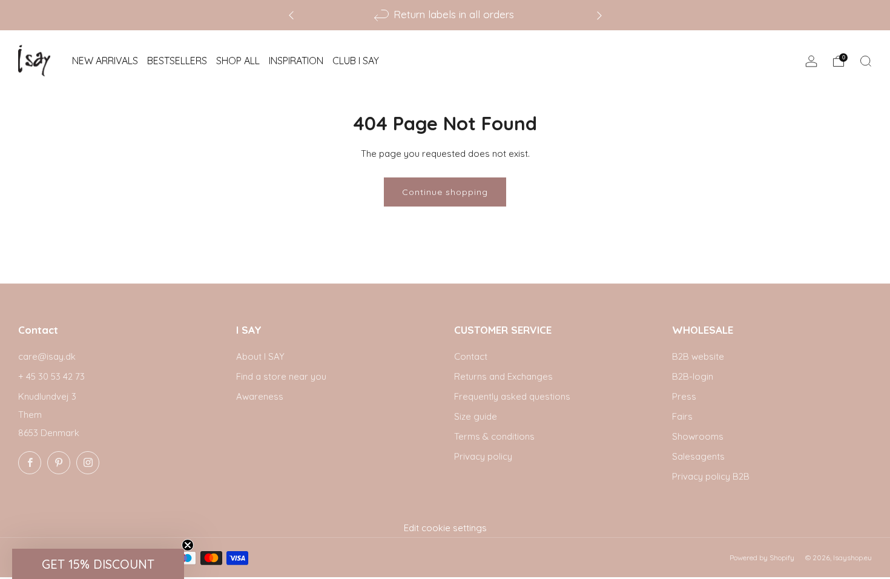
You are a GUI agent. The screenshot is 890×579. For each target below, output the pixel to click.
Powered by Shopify (762, 557)
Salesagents (698, 456)
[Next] (599, 15)
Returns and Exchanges (503, 376)
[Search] (866, 61)
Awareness (259, 396)
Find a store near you (281, 376)
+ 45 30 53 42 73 (51, 376)
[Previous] (291, 15)
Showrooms (698, 436)
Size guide (475, 416)
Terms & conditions (494, 436)
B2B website (698, 356)
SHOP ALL (238, 61)
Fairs (682, 416)
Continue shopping (445, 192)
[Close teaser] (188, 545)
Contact (470, 356)
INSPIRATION (296, 61)
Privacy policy (483, 456)
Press (684, 396)
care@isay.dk (47, 356)
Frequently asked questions (512, 396)
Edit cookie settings (445, 528)
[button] (98, 564)
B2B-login (692, 376)
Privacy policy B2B (711, 476)
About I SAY (260, 356)
